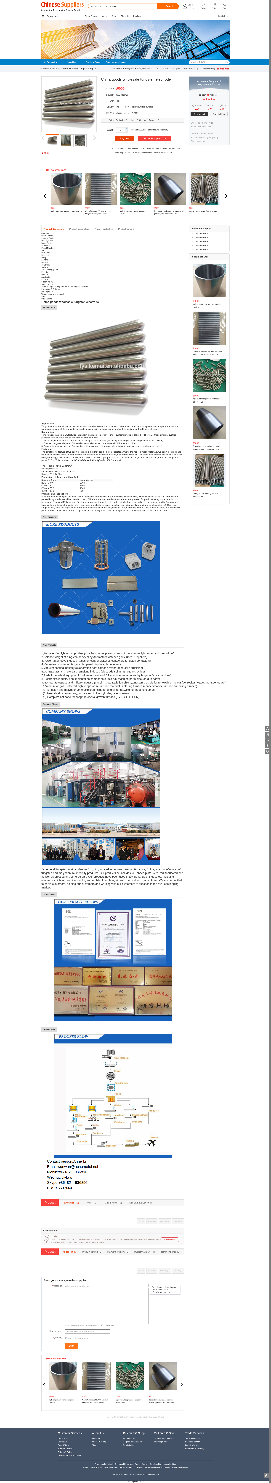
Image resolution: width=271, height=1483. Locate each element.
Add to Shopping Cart (155, 138)
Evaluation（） (72, 1202)
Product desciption (53, 229)
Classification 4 (201, 245)
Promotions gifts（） (170, 1252)
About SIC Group (99, 1442)
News (114, 16)
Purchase (137, 16)
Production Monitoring (194, 1449)
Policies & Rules (65, 1452)
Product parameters (79, 229)
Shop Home (72, 62)
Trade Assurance (192, 1438)
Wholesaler (164, 1464)
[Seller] (203, 4)
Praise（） (92, 1202)
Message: (58, 1285)
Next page (164, 1221)
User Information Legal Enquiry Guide (172, 1467)
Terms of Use (149, 1467)
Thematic (125, 16)
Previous (152, 1221)
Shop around (199, 114)
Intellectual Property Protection (116, 1467)
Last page (178, 1221)
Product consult (126, 229)
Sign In (191, 5)
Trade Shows (91, 16)
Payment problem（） (118, 1252)
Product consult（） (92, 1252)
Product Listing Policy (92, 1467)
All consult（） (71, 1252)
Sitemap (95, 1445)
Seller (203, 8)
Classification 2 (201, 237)
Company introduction (115, 62)
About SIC (96, 1438)
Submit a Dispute (65, 1449)
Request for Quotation (132, 1442)
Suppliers (154, 1464)
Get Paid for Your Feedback (69, 1456)
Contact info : (56, 1331)
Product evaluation (103, 229)
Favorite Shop (191, 68)
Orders (214, 8)
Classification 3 (201, 242)
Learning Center (161, 1442)
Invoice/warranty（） (145, 1252)
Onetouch (118, 1464)
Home (141, 1221)
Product (95, 6)
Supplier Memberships (163, 1438)
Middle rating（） (114, 1202)
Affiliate (173, 1464)
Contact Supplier (171, 68)
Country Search (141, 1464)
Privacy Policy (136, 1467)
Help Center (63, 1438)
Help (103, 16)
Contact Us (62, 1442)
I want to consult (169, 1240)
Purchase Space (93, 62)
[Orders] (214, 4)
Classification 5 (201, 250)
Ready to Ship (129, 1445)
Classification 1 (201, 233)
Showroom (128, 1464)
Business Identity (192, 1442)
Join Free (192, 8)
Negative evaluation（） (142, 1202)
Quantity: (58, 1337)
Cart (224, 8)
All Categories (50, 62)
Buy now (125, 138)
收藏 (46, 153)
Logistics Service (192, 1445)
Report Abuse (63, 1445)
